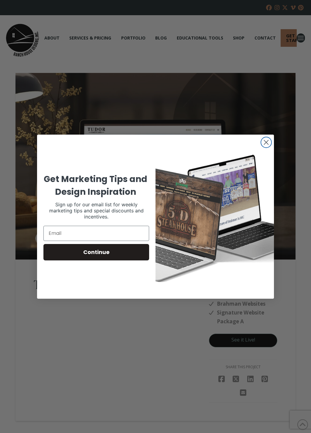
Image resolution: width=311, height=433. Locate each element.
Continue (96, 252)
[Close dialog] (266, 142)
